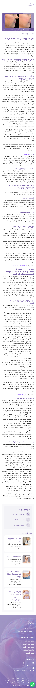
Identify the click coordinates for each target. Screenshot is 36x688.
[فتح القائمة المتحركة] (3, 4)
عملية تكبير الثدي (29, 641)
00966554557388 (19, 514)
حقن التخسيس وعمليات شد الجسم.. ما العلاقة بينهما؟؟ (13, 574)
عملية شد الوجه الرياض (14, 556)
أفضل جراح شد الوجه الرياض (14, 540)
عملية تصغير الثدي (28, 644)
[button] (32, 684)
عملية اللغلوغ (30, 653)
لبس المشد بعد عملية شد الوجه (20, 265)
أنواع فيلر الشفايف (28, 650)
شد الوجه (26, 154)
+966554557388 (27, 668)
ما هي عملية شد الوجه (22, 394)
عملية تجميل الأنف (28, 647)
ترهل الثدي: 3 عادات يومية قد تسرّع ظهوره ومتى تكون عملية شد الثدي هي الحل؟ (14, 595)
